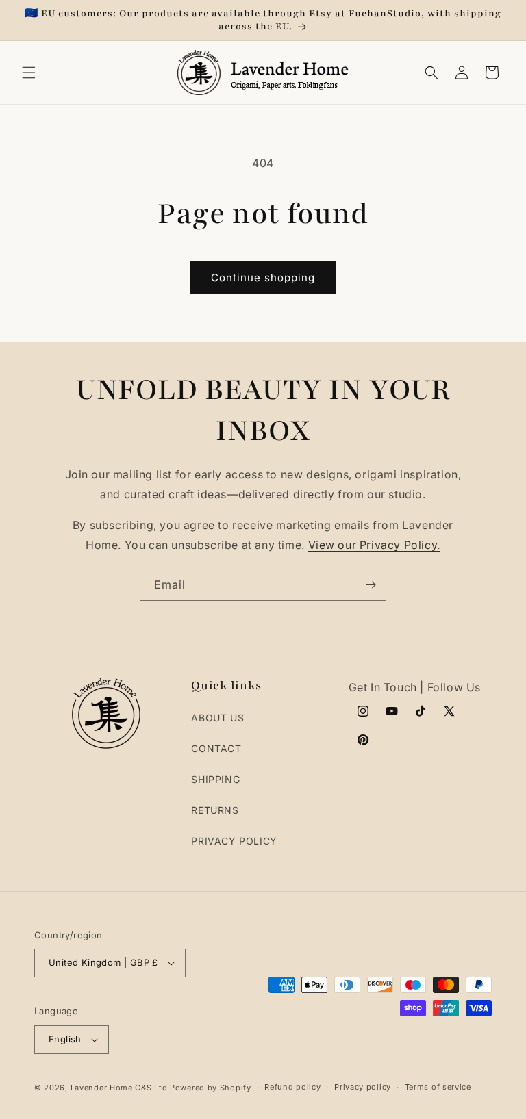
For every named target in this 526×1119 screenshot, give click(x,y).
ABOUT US (217, 717)
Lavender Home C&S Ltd (119, 1087)
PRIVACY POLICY (234, 841)
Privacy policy (362, 1087)
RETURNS (214, 810)
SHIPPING (215, 779)
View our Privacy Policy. (374, 545)
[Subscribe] (370, 585)
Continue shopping (263, 277)
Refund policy (292, 1087)
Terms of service (438, 1087)
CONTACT (216, 748)
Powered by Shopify (210, 1087)
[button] (29, 72)
